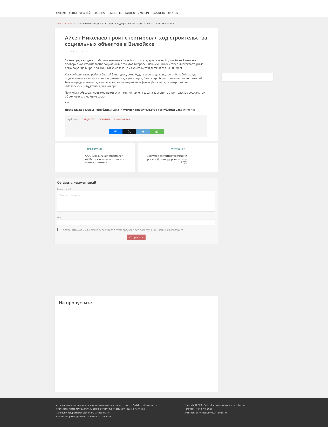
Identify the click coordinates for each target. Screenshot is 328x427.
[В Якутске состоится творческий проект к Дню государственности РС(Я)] (202, 161)
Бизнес (130, 13)
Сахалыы (159, 13)
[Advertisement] (136, 269)
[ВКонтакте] (115, 131)
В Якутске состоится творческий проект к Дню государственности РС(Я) (166, 159)
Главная (60, 13)
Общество (115, 13)
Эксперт (143, 13)
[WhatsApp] (157, 131)
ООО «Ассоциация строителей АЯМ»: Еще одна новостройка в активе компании (105, 159)
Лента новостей (80, 13)
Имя (59, 217)
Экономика (122, 119)
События (100, 13)
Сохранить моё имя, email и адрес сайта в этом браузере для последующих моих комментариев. (123, 229)
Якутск (173, 13)
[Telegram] (143, 131)
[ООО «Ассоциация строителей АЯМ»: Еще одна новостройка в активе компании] (71, 161)
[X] (129, 131)
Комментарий (64, 189)
